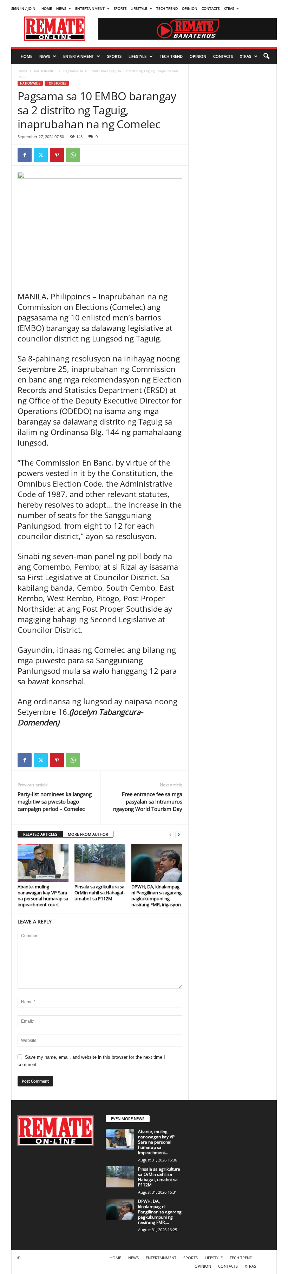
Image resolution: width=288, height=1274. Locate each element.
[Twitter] (41, 155)
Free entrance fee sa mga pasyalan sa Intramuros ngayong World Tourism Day (147, 801)
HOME (46, 8)
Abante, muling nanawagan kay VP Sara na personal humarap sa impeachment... (156, 1142)
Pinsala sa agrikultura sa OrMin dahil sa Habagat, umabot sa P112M (99, 892)
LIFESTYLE (139, 8)
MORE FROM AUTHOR (88, 834)
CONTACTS (211, 8)
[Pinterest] (57, 155)
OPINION (189, 8)
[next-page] (178, 834)
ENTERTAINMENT (90, 8)
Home (22, 70)
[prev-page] (170, 834)
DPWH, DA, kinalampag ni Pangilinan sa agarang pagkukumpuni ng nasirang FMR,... (160, 1211)
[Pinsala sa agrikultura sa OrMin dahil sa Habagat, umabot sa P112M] (99, 863)
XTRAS (229, 8)
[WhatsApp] (73, 155)
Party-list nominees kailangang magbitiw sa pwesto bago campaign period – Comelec (55, 801)
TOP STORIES (56, 83)
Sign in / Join (23, 8)
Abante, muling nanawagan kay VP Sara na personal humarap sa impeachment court (43, 895)
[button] (266, 56)
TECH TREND (167, 8)
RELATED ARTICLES (40, 834)
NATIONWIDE (45, 70)
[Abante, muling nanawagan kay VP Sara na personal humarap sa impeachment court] (43, 863)
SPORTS (120, 8)
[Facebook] (25, 155)
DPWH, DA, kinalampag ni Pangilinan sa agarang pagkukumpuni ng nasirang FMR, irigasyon (156, 895)
